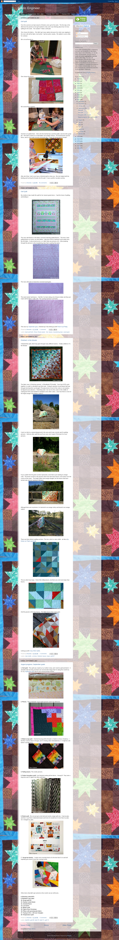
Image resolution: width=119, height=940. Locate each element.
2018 (78, 97)
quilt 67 (53, 656)
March (80, 129)
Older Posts (66, 925)
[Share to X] (54, 183)
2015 (78, 139)
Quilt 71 (42, 920)
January (80, 133)
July (79, 122)
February (81, 131)
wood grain (67, 332)
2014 (78, 141)
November (81, 103)
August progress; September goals (33, 664)
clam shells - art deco (31, 656)
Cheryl (35, 332)
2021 (78, 90)
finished (40, 656)
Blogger (69, 935)
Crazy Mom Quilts (35, 651)
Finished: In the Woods (29, 340)
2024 (78, 83)
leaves (50, 332)
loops (48, 656)
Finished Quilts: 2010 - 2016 (35, 14)
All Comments (81, 36)
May (79, 124)
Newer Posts (25, 925)
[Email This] (50, 183)
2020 (78, 92)
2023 (78, 85)
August (80, 120)
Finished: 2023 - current (68, 14)
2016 (78, 136)
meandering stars (58, 332)
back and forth (29, 332)
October (80, 106)
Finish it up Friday (62, 326)
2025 (78, 81)
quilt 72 (47, 920)
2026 (78, 79)
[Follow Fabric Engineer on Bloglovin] (82, 27)
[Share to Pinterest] (57, 183)
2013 (78, 143)
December (81, 101)
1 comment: (43, 329)
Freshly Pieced (91, 72)
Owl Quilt (24, 191)
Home (23, 14)
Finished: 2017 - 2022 (52, 14)
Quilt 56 (27, 920)
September (81, 108)
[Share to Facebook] (55, 183)
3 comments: (43, 917)
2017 (78, 99)
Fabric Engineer (29, 8)
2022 (78, 88)
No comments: (43, 182)
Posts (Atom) (31, 928)
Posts (79, 33)
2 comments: (43, 653)
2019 (78, 95)
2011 (78, 148)
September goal (32, 326)
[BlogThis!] (52, 183)
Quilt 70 (37, 920)
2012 (78, 145)
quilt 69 (32, 920)
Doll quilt (24, 21)
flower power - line (43, 332)
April (79, 127)
